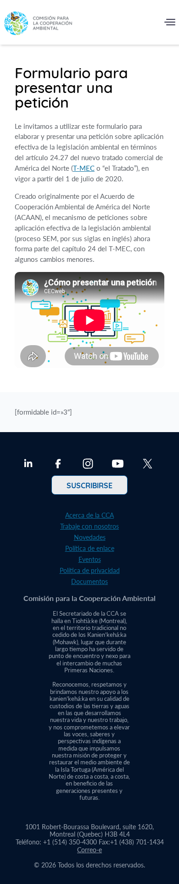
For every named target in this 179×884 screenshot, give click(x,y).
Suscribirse (89, 485)
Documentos (89, 581)
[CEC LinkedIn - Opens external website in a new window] (28, 464)
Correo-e (89, 849)
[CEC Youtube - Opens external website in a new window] (117, 464)
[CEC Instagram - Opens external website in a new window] (87, 464)
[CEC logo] (38, 24)
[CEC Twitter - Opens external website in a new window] (147, 464)
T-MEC (84, 168)
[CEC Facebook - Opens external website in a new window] (58, 464)
